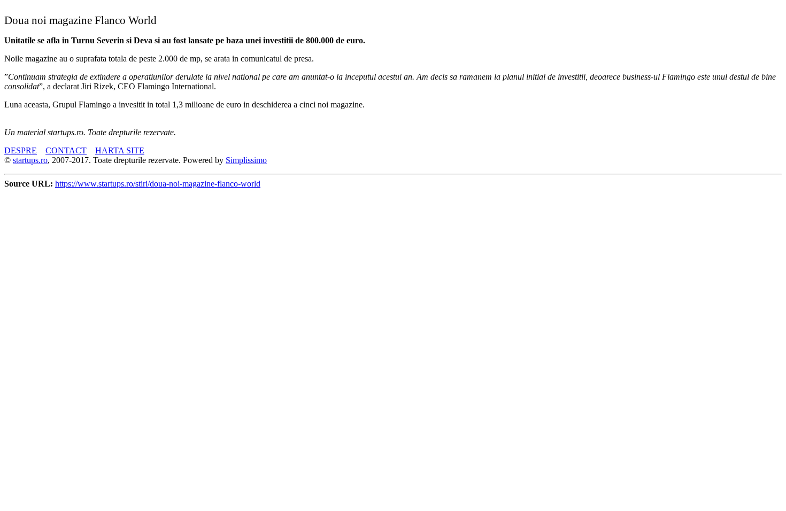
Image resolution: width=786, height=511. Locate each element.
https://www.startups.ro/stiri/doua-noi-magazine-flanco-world (157, 183)
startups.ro (30, 160)
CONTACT (66, 150)
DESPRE (20, 150)
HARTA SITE (119, 150)
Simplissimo (246, 160)
